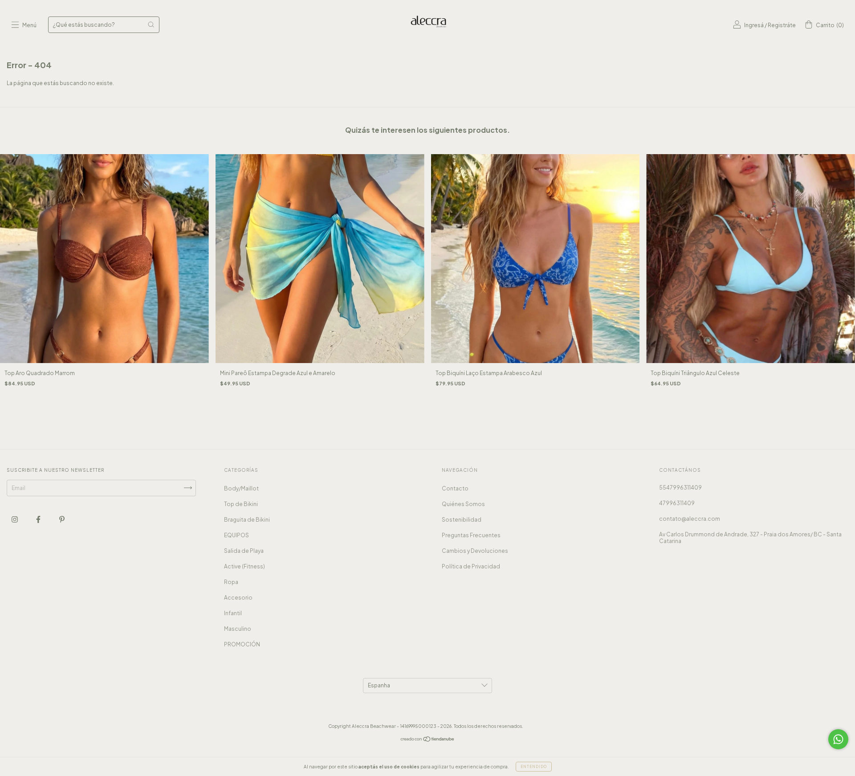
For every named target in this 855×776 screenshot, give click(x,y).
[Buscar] (151, 24)
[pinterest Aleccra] (62, 519)
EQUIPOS (236, 535)
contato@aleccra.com (689, 518)
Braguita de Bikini (247, 519)
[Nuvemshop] (428, 740)
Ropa (231, 582)
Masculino (237, 628)
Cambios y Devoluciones (475, 550)
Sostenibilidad (461, 519)
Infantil (233, 613)
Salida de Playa (244, 550)
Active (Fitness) (244, 566)
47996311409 (677, 503)
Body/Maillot (241, 488)
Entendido (534, 766)
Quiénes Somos (463, 504)
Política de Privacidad (471, 566)
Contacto (455, 488)
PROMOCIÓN (242, 644)
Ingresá (754, 25)
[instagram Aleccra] (15, 519)
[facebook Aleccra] (38, 519)
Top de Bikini (241, 504)
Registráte (782, 25)
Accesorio (238, 597)
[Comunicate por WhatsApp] (838, 739)
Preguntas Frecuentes (471, 535)
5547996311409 (680, 487)
